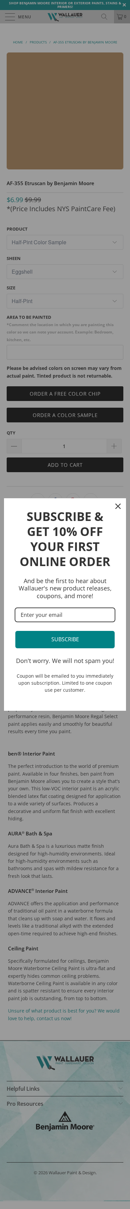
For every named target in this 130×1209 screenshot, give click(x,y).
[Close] (118, 506)
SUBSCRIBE (65, 639)
